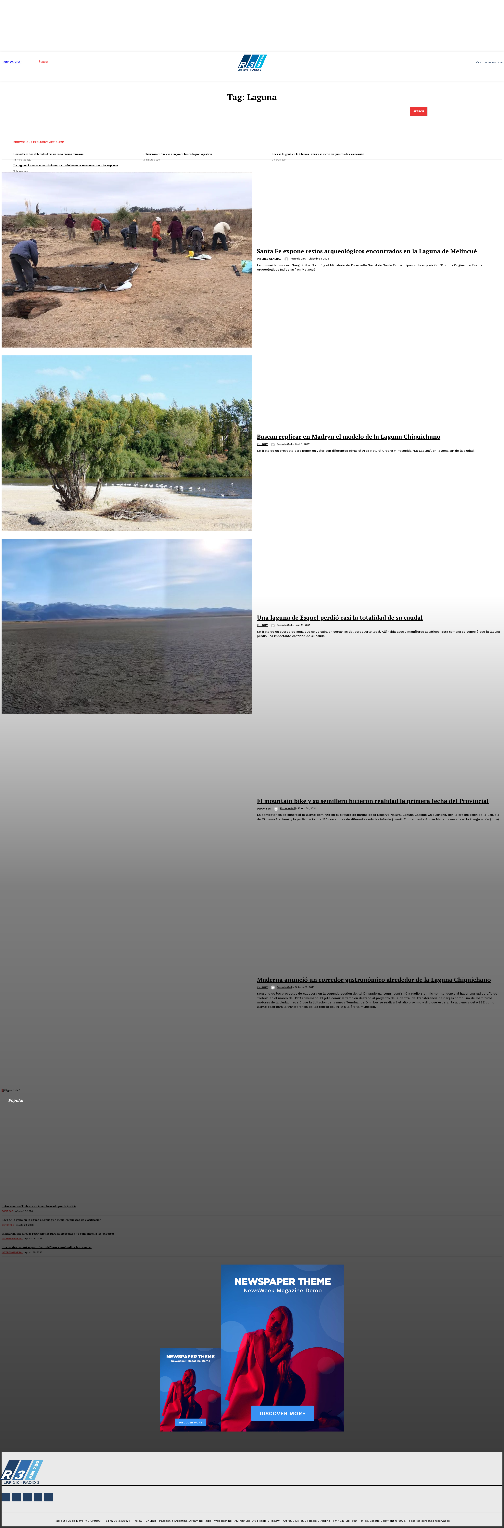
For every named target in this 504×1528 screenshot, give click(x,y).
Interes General (269, 258)
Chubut (262, 444)
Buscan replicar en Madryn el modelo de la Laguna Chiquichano (348, 436)
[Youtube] (48, 1497)
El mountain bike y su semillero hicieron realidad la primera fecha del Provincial (373, 801)
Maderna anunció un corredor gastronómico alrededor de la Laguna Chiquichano (374, 980)
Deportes (264, 808)
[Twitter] (38, 1497)
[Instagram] (16, 1497)
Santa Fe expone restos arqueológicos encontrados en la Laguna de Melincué (367, 251)
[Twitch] (27, 1497)
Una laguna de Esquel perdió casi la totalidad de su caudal (340, 617)
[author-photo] (287, 259)
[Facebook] (6, 1497)
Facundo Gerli (298, 258)
